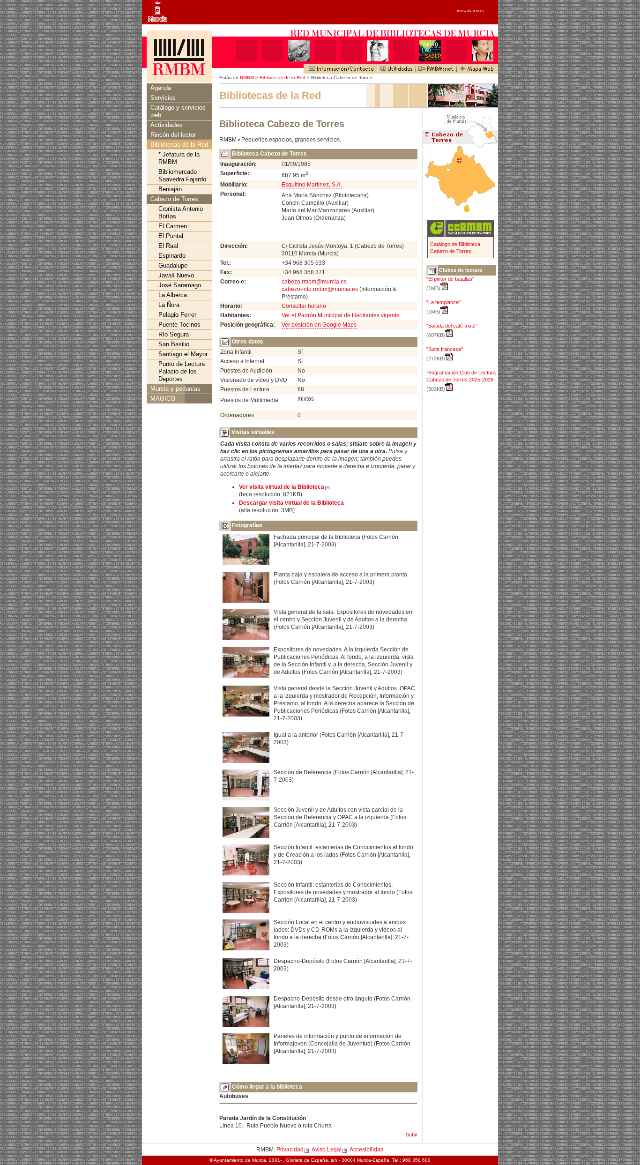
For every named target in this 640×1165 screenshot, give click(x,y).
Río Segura (173, 334)
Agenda (160, 87)
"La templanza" (443, 302)
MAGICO (162, 398)
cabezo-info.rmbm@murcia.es (320, 289)
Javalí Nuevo (176, 275)
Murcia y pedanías (175, 388)
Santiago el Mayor (183, 354)
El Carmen (172, 226)
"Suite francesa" (444, 349)
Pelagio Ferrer (177, 314)
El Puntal (170, 235)
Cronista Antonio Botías (180, 212)
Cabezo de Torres (174, 198)
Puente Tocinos (179, 324)
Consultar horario (304, 306)
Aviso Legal (327, 1149)
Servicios (163, 97)
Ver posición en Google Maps (319, 324)
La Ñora (168, 304)
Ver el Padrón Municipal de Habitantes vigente (341, 315)
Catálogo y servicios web (178, 111)
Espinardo (172, 255)
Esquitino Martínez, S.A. (312, 184)
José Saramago (179, 285)
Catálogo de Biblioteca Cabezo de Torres (455, 247)
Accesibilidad (367, 1149)
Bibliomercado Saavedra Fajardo (182, 175)
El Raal (168, 245)
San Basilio (173, 344)
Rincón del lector (173, 134)
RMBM (247, 77)
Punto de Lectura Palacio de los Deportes (181, 371)
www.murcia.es (470, 10)
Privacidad (290, 1149)
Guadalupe (172, 265)
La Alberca (172, 295)
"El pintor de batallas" (450, 279)
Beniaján (170, 189)
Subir (411, 1134)
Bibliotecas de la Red (282, 77)
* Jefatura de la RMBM (179, 158)
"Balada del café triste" (451, 326)
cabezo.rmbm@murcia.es (314, 281)
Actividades (166, 124)
